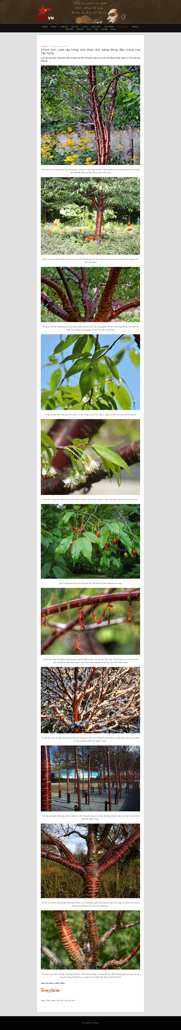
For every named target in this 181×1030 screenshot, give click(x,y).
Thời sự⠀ (53, 27)
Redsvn (45, 27)
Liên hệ (113, 29)
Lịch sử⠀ (85, 27)
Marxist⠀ (135, 27)
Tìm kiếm (104, 29)
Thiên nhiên (50, 1000)
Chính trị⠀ (64, 27)
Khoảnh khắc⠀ (123, 27)
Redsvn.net (96, 1023)
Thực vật (59, 1000)
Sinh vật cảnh (69, 1000)
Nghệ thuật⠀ (96, 27)
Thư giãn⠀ (54, 46)
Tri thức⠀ (75, 27)
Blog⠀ (89, 29)
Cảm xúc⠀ (80, 29)
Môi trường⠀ (109, 27)
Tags (96, 29)
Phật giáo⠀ (69, 29)
